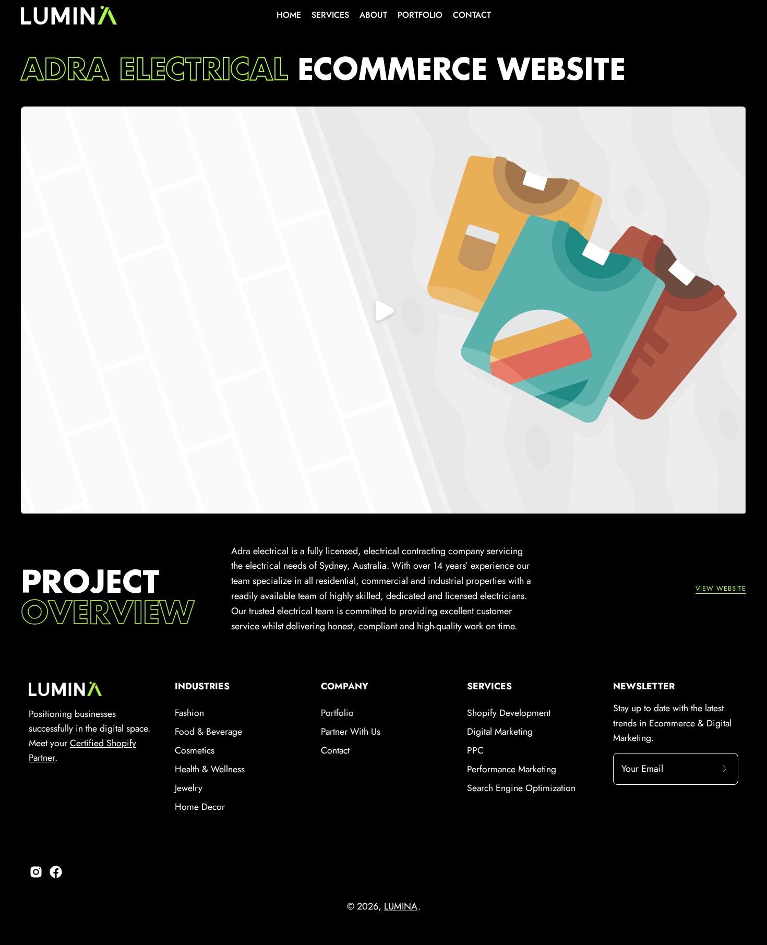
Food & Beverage (208, 731)
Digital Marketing (500, 731)
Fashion (189, 713)
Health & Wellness (210, 769)
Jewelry (188, 788)
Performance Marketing (511, 769)
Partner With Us (350, 731)
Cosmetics (194, 750)
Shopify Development (508, 713)
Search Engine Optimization (521, 788)
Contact (335, 750)
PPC (475, 750)
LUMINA (401, 906)
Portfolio (337, 713)
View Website (721, 588)
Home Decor (200, 807)
